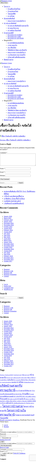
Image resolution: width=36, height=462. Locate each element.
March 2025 (7, 218)
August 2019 (8, 232)
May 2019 (7, 237)
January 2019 (8, 242)
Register (6, 427)
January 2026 (8, 216)
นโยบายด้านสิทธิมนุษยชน (16, 57)
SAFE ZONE (24, 377)
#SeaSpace (2, 374)
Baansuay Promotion (10, 274)
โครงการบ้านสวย (12, 406)
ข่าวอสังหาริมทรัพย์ (14, 30)
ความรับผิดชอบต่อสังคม (16, 43)
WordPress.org (8, 289)
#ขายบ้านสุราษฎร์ (18, 374)
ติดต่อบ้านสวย (8, 59)
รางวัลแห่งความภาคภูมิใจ (16, 55)
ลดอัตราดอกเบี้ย (13, 399)
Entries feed (7, 286)
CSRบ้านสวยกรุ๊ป (17, 377)
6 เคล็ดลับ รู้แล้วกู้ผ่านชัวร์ (12, 201)
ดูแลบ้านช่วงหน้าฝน (6, 382)
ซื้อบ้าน (27, 379)
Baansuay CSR (8, 271)
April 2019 (7, 239)
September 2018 (9, 249)
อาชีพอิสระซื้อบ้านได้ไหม (10, 401)
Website (2, 175)
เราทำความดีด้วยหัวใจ (6, 403)
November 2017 (9, 259)
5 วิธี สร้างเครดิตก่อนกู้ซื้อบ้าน (14, 196)
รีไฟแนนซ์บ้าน (4, 399)
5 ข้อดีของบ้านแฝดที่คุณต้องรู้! (14, 203)
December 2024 (9, 223)
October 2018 (8, 247)
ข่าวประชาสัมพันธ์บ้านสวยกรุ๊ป (18, 25)
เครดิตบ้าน (19, 401)
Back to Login (4, 447)
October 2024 (8, 227)
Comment (3, 153)
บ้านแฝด (32, 394)
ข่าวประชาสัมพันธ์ (10, 23)
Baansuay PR (8, 273)
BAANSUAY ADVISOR (16, 38)
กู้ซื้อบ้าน (29, 377)
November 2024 (9, 225)
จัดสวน (23, 380)
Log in (6, 284)
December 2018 (9, 244)
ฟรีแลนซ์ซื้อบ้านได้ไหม (30, 396)
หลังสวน (27, 399)
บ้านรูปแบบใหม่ (13, 11)
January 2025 (8, 221)
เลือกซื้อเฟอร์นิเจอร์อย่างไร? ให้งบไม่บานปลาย (24, 403)
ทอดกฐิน (13, 382)
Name (2, 168)
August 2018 (8, 251)
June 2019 (7, 235)
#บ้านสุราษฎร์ (10, 377)
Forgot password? (5, 439)
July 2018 (7, 252)
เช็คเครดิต (24, 401)
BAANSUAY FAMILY (15, 35)
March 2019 (7, 240)
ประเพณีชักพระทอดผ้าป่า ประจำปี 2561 (12, 396)
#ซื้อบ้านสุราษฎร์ (25, 374)
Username (3, 449)
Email (2, 172)
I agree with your (13, 453)
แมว (1, 406)
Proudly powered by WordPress (10, 420)
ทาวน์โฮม (11, 16)
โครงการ (7, 6)
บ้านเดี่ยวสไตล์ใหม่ (14, 9)
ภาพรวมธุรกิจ (12, 45)
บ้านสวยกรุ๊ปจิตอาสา (25, 390)
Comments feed (8, 288)
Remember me (6, 438)
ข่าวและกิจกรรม (13, 28)
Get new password (6, 445)
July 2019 (7, 233)
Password (3, 434)
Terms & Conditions (19, 453)
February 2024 (8, 230)
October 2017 (8, 261)
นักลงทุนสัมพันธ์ (9, 18)
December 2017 (9, 258)
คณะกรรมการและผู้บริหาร (17, 21)
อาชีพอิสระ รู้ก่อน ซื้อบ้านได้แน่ (14, 198)
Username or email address (8, 432)
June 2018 (7, 254)
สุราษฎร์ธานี (21, 399)
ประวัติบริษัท (12, 47)
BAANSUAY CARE (14, 36)
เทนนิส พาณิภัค (31, 401)
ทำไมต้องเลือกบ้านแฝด (29, 382)
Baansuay (7, 269)
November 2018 (9, 245)
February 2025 (8, 220)
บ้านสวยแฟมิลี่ (8, 33)
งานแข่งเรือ (18, 379)
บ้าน (17, 390)
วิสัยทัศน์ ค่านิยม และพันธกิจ (17, 50)
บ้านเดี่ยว (26, 394)
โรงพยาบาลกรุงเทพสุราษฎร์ (24, 415)
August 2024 (8, 228)
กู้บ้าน (33, 377)
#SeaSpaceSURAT (9, 374)
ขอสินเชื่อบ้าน (11, 380)
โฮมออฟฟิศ (12, 13)
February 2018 (8, 256)
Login (2, 441)
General (6, 276)
